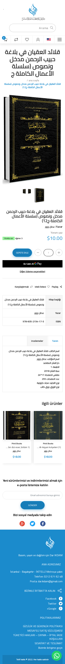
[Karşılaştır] (16, 39)
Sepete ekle (22, 253)
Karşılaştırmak (22, 287)
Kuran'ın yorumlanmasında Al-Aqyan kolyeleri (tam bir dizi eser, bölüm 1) (17, 447)
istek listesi (40, 287)
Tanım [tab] (55, 341)
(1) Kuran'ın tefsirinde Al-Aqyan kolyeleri (48, 447)
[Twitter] (32, 523)
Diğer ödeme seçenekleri (32, 271)
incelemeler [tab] (37, 341)
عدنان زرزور (48, 451)
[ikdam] (32, 11)
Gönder (32, 505)
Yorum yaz (56, 233)
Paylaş (55, 287)
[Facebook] (43, 523)
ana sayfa (34, 80)
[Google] (22, 523)
